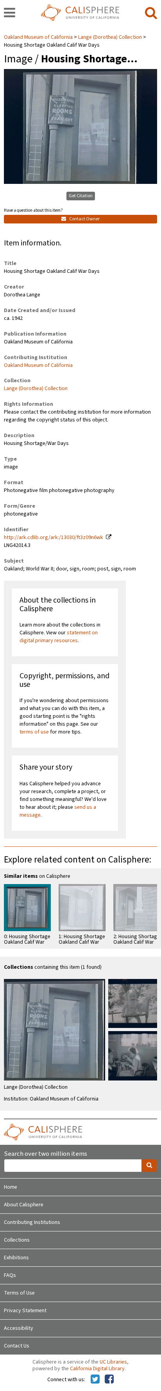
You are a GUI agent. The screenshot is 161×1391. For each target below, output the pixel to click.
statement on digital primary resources (59, 637)
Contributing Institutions (32, 1222)
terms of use (34, 732)
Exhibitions (16, 1258)
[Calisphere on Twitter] (95, 1379)
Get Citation (81, 195)
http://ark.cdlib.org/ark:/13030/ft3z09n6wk (53, 537)
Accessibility (18, 1328)
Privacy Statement (25, 1311)
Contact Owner (84, 219)
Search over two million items (45, 1154)
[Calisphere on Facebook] (109, 1379)
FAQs (10, 1275)
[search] (151, 13)
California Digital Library (97, 1369)
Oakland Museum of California (39, 37)
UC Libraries (113, 1362)
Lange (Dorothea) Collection (110, 37)
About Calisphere (23, 1205)
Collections (17, 1240)
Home (10, 1187)
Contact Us (16, 1346)
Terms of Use (19, 1293)
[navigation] (9, 13)
